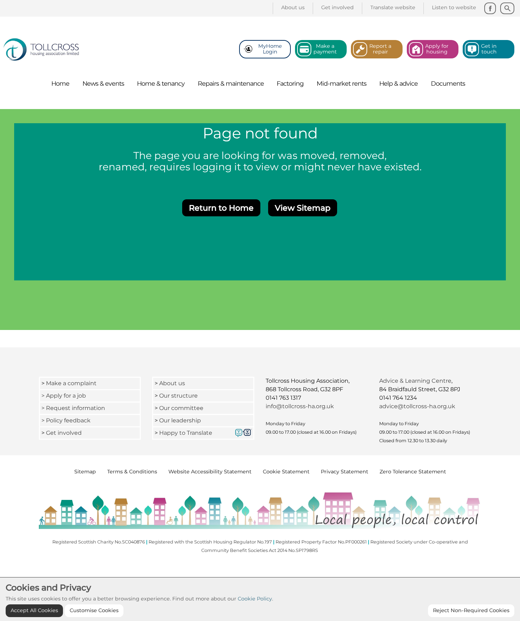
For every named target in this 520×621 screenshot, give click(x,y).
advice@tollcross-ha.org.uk (417, 406)
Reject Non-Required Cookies (471, 610)
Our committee (181, 408)
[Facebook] (490, 8)
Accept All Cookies (34, 610)
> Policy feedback (66, 420)
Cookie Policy (255, 599)
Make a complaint (71, 383)
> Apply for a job (63, 395)
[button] (221, 207)
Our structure (178, 395)
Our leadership (180, 420)
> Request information (73, 408)
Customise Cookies (94, 610)
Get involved (64, 432)
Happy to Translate (185, 432)
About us (172, 383)
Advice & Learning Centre (415, 380)
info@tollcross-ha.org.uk (300, 406)
